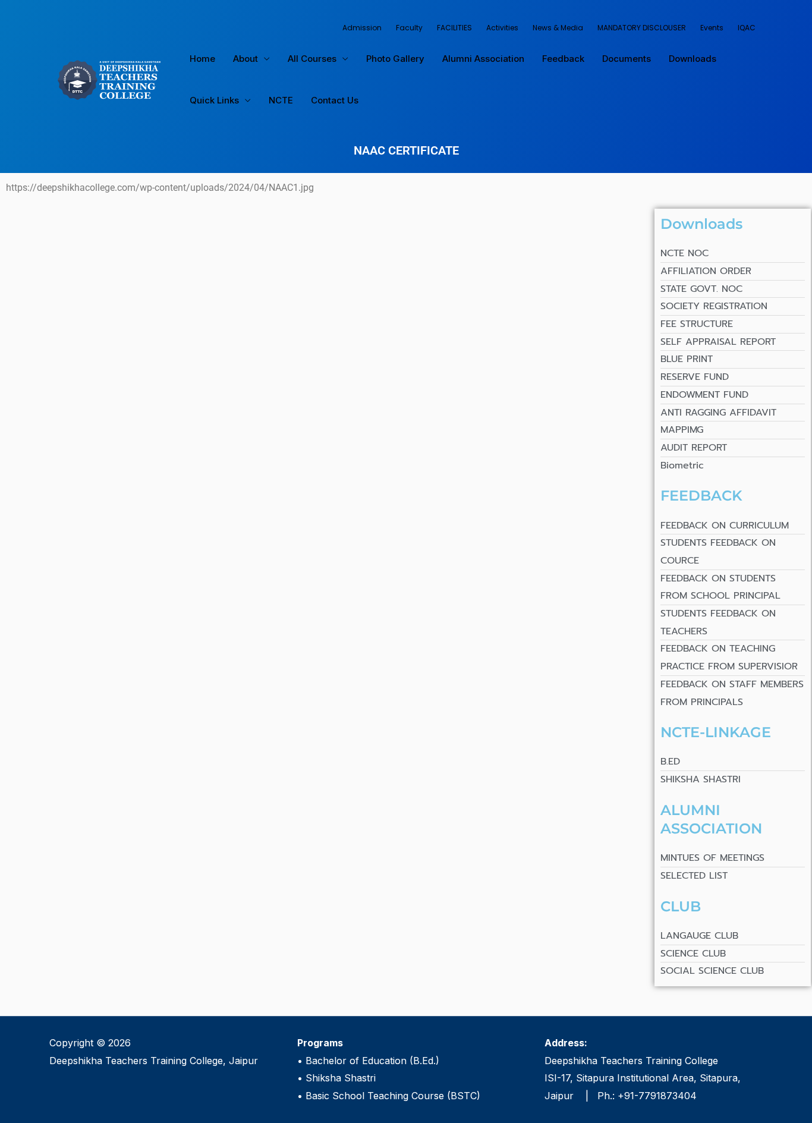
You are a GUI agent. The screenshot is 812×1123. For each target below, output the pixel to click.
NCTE (281, 100)
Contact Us (334, 100)
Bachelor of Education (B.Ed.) (372, 1061)
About (245, 58)
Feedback (563, 58)
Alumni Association (483, 58)
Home (202, 58)
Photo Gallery (395, 58)
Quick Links (214, 100)
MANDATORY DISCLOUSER (641, 28)
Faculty (409, 28)
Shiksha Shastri (341, 1078)
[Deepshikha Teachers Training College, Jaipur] (109, 78)
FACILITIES (454, 28)
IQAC (747, 28)
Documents (626, 58)
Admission (362, 28)
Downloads (692, 58)
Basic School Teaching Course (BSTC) (393, 1096)
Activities (502, 28)
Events (711, 28)
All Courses (312, 58)
